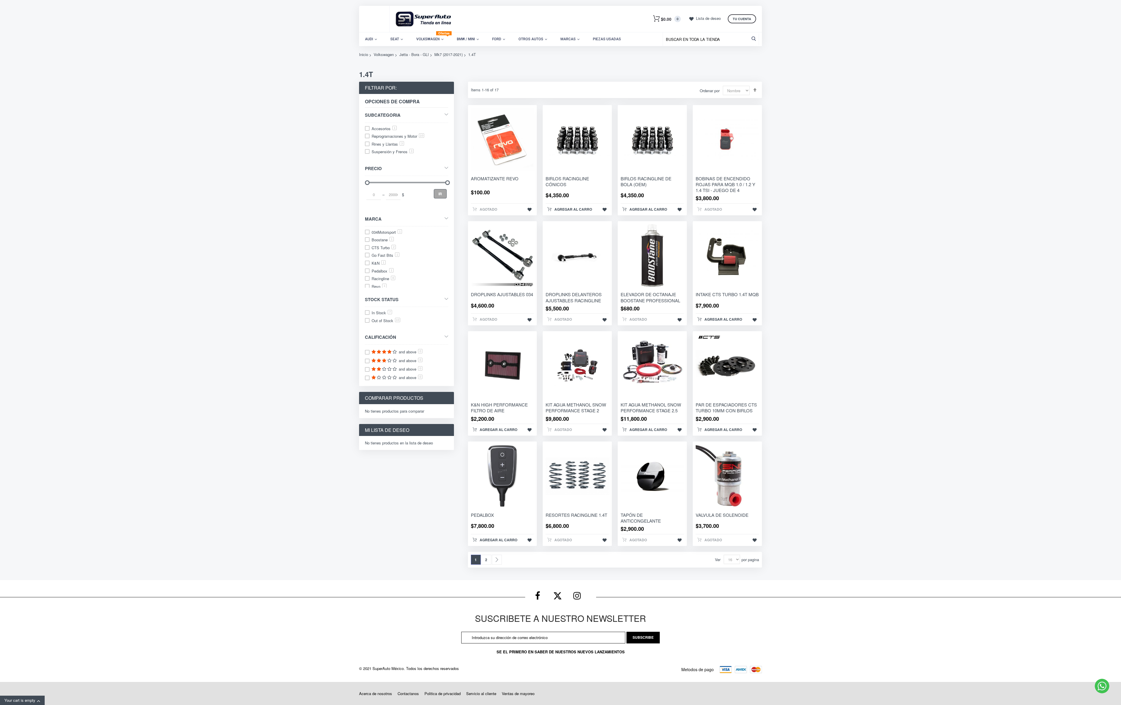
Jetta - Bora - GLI (414, 54)
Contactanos (408, 693)
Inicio (363, 54)
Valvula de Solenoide (722, 515)
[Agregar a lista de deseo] (529, 209)
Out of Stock (385, 320)
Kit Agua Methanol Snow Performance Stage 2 (576, 407)
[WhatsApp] (1102, 686)
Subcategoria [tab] (383, 115)
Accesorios (384, 128)
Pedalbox (382, 271)
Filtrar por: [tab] (381, 87)
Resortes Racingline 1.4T (576, 515)
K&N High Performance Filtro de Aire (499, 407)
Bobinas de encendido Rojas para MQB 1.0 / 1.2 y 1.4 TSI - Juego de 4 (725, 184)
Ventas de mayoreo (518, 693)
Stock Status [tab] (381, 299)
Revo (378, 286)
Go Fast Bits (385, 255)
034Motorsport (386, 232)
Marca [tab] (373, 219)
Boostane (382, 239)
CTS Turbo (383, 247)
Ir (440, 193)
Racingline (383, 278)
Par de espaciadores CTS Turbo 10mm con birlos (726, 407)
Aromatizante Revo (494, 178)
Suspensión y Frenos (392, 151)
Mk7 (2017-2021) (448, 54)
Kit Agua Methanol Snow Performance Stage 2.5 (651, 407)
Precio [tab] (373, 168)
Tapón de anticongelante (641, 518)
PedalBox (482, 515)
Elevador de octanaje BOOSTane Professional (650, 297)
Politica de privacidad (442, 693)
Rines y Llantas (387, 144)
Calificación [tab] (380, 337)
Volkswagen (384, 54)
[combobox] (712, 39)
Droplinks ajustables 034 (502, 294)
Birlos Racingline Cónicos (567, 181)
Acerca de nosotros (375, 693)
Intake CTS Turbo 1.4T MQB (727, 294)
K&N (378, 263)
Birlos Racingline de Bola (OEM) (646, 181)
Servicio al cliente (481, 693)
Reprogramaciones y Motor (397, 136)
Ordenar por (710, 90)
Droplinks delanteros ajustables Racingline (574, 297)
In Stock (381, 312)
